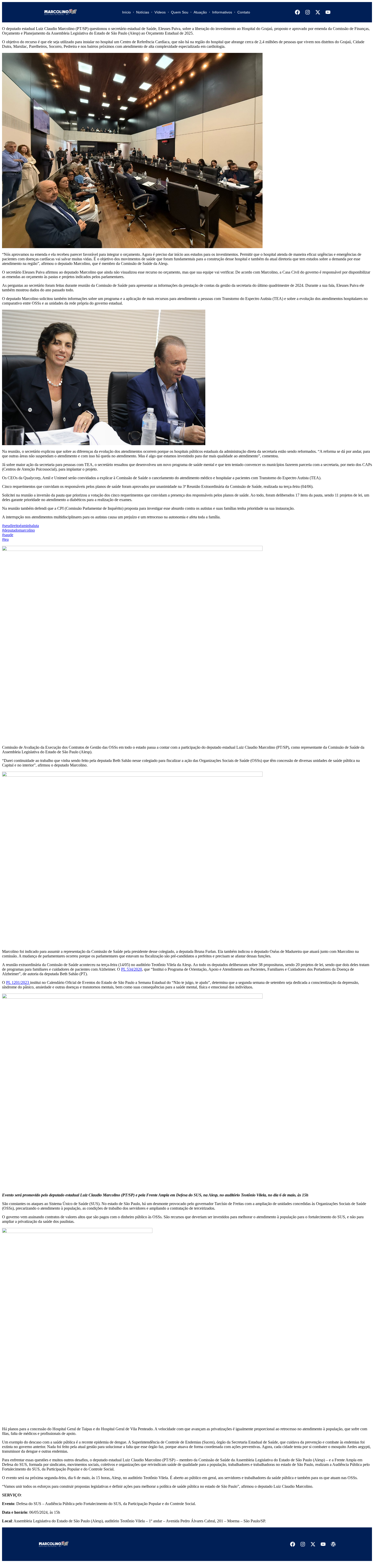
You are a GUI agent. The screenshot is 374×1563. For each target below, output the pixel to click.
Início (126, 12)
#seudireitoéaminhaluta (20, 525)
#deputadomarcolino (18, 530)
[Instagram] (308, 12)
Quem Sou (179, 12)
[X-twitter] (318, 12)
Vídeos (160, 12)
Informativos (222, 12)
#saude (7, 535)
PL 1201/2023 (18, 982)
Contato (243, 12)
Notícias (142, 12)
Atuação (200, 12)
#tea (5, 539)
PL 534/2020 (131, 969)
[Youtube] (328, 12)
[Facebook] (297, 12)
